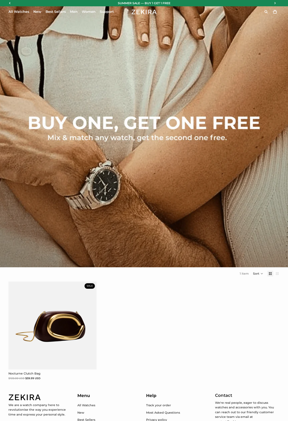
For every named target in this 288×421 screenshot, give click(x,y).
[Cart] (275, 11)
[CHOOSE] (90, 363)
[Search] (266, 11)
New (80, 412)
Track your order (158, 405)
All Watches (86, 405)
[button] (258, 273)
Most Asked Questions (163, 412)
